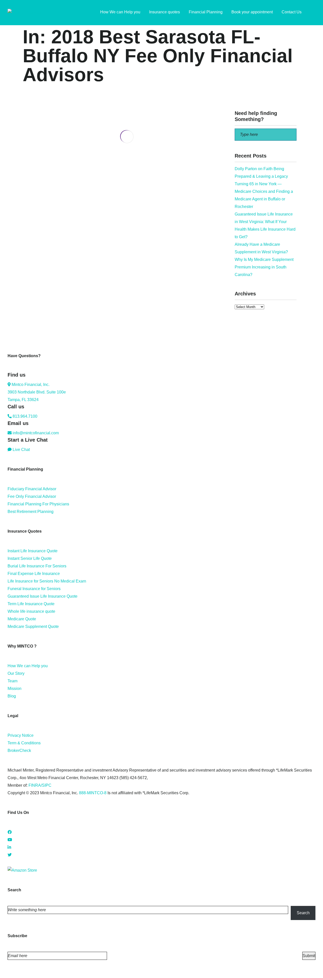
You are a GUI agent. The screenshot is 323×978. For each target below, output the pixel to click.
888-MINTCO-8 (92, 793)
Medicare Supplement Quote (33, 626)
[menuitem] (312, 12)
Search (303, 913)
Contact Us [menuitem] (292, 12)
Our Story (16, 673)
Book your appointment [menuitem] (252, 12)
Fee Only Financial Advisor (32, 496)
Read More (33, 202)
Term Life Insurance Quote (31, 604)
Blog (12, 696)
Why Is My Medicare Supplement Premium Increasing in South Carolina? (264, 267)
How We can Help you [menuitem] (120, 12)
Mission (14, 688)
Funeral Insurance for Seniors (34, 589)
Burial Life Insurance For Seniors (37, 566)
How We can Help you (28, 666)
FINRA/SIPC (40, 785)
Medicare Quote (22, 619)
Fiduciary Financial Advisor (32, 489)
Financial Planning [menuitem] (206, 12)
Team (12, 681)
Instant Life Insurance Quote (33, 551)
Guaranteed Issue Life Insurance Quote (42, 596)
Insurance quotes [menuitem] (164, 12)
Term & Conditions (24, 743)
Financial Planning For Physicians (38, 504)
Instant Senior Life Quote (30, 558)
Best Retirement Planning (30, 511)
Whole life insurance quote (31, 611)
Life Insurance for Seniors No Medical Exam (47, 581)
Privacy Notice (21, 735)
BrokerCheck (19, 750)
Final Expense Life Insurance (34, 573)
